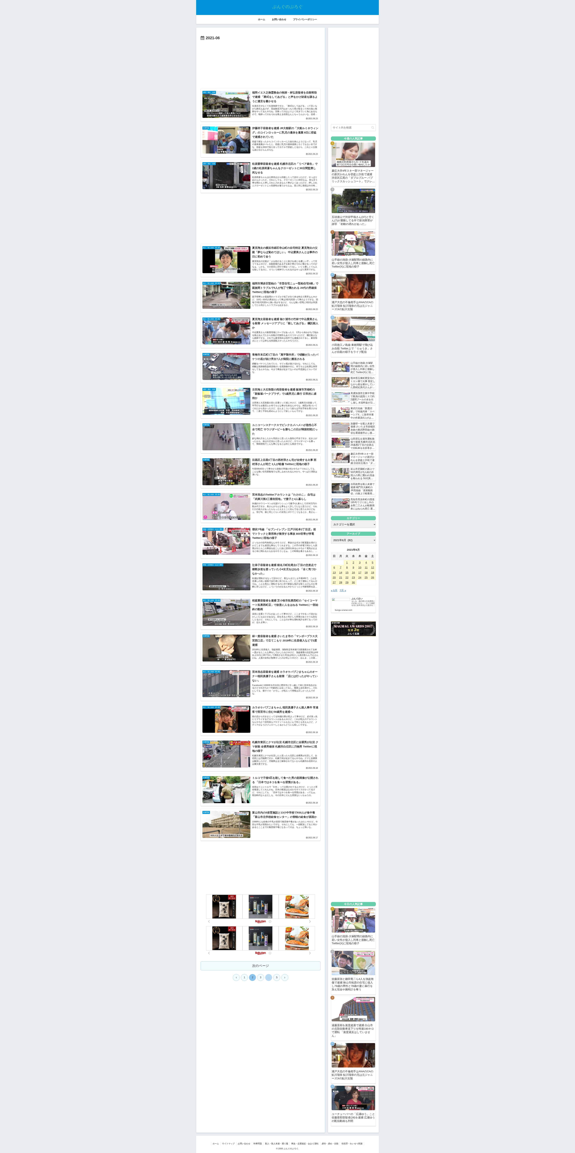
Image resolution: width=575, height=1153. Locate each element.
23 (353, 577)
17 (359, 572)
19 (372, 572)
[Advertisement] (260, 64)
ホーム (216, 1143)
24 (359, 577)
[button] (372, 127)
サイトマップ (228, 1143)
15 (346, 572)
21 (340, 577)
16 (353, 572)
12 (372, 567)
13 (334, 572)
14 (340, 572)
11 (366, 567)
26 (372, 577)
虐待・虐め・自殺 (330, 1143)
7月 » (343, 590)
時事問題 (258, 1143)
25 (366, 577)
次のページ (260, 966)
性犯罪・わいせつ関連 (352, 1143)
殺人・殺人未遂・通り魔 (276, 1143)
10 (359, 567)
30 (353, 582)
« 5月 (334, 590)
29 (346, 582)
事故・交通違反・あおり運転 (304, 1143)
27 (334, 582)
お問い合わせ (244, 1143)
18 (366, 572)
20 (334, 577)
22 (346, 577)
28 (340, 582)
